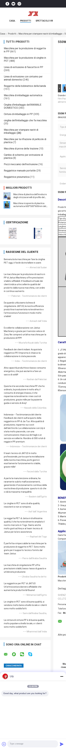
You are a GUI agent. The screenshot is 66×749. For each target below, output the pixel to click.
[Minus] (62, 676)
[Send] (61, 744)
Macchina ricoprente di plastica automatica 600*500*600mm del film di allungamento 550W (29, 206)
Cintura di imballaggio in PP (18, 114)
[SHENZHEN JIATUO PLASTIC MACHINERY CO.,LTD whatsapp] (16, 654)
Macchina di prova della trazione (21, 148)
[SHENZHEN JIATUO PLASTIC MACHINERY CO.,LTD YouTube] (13, 4)
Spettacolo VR (44, 21)
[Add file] (4, 744)
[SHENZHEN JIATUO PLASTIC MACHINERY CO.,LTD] (33, 13)
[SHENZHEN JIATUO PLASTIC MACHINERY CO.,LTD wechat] (24, 654)
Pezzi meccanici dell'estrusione (21, 164)
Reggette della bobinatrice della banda (25, 85)
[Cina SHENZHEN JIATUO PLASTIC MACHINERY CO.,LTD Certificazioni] (12, 233)
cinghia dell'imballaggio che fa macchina (25, 120)
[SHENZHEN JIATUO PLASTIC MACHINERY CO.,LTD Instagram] (19, 4)
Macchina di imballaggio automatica (23, 95)
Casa (2, 33)
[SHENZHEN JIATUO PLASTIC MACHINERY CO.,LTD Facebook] (7, 4)
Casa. (12, 21)
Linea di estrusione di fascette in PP (23, 67)
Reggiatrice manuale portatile (20, 170)
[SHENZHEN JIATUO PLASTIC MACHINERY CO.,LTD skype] (32, 654)
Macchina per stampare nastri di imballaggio (40, 33)
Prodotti (25, 21)
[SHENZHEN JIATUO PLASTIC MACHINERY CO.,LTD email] (8, 654)
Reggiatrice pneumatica (16, 176)
